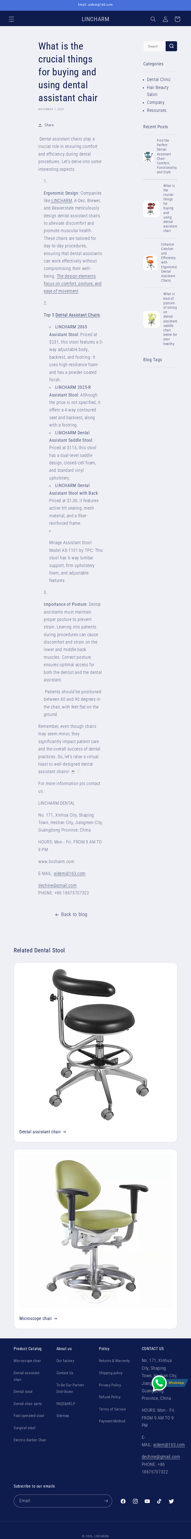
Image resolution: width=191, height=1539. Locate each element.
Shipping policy (111, 1373)
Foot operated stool (29, 1415)
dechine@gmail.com (57, 885)
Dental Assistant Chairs (77, 314)
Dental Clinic (159, 79)
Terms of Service (112, 1409)
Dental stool (23, 1391)
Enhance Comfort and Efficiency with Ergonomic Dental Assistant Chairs (169, 262)
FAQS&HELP (65, 1404)
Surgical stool (24, 1428)
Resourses (157, 110)
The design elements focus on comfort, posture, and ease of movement (73, 284)
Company (156, 102)
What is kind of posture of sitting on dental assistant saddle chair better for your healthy (170, 319)
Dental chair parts (28, 1404)
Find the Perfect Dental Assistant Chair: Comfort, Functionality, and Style (167, 156)
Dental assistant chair (40, 1131)
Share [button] (49, 125)
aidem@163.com (70, 873)
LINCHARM (61, 200)
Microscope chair (35, 1318)
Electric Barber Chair (30, 1440)
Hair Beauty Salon (158, 91)
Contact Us (65, 1373)
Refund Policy (110, 1397)
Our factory (65, 1361)
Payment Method (112, 1421)
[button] (11, 19)
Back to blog (74, 914)
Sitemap (62, 1415)
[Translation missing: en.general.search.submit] (171, 46)
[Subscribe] (106, 1501)
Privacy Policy (110, 1385)
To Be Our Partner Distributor (70, 1388)
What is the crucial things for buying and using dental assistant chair (170, 208)
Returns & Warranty (114, 1361)
